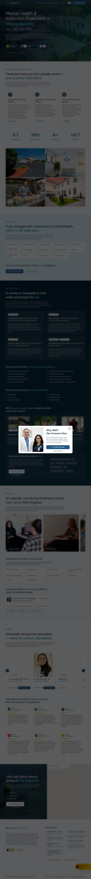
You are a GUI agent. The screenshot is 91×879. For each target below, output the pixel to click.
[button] (69, 428)
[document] (45, 439)
